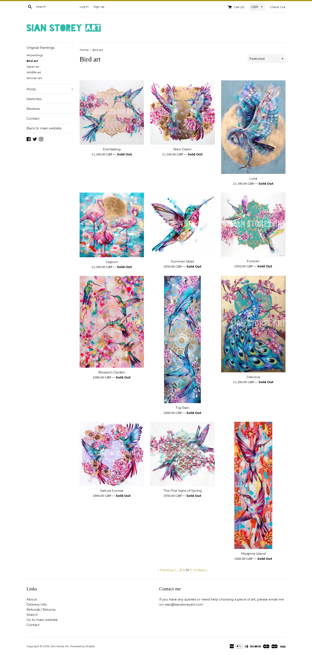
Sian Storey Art (60, 646)
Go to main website (42, 620)
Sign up (98, 6)
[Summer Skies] (182, 225)
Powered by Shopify (82, 646)
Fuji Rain (182, 408)
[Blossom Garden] (112, 322)
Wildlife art (34, 72)
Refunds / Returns (41, 610)
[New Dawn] (182, 112)
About (32, 599)
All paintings (35, 55)
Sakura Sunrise (112, 491)
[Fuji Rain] (182, 339)
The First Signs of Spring (182, 491)
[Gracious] (253, 324)
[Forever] (253, 225)
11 (191, 570)
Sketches (34, 99)
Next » (202, 570)
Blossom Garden (111, 372)
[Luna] (253, 127)
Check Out (277, 7)
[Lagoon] (112, 225)
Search (32, 615)
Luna (253, 178)
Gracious (253, 377)
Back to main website (44, 128)
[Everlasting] (112, 112)
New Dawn (182, 149)
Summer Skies (182, 261)
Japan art (33, 66)
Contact (33, 118)
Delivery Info (37, 604)
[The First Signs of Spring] (182, 454)
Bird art (32, 61)
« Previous (165, 570)
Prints (50, 89)
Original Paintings (50, 48)
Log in (84, 6)
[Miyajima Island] (253, 485)
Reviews (33, 109)
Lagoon (112, 262)
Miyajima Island (253, 554)
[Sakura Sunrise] (112, 454)
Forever (253, 261)
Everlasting (112, 149)
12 (195, 570)
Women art (34, 78)
